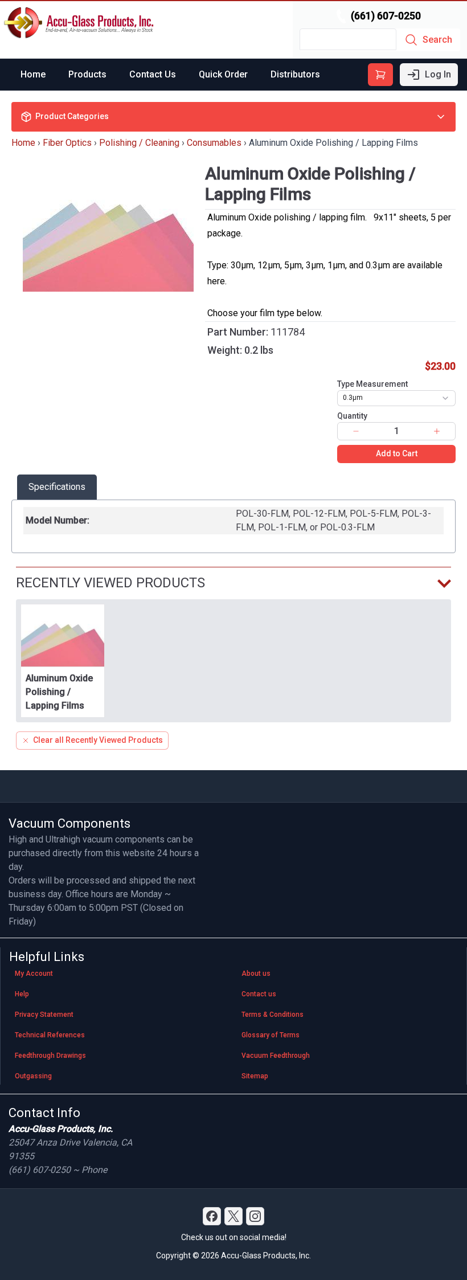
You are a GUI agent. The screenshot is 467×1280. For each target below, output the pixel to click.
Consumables (214, 142)
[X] (233, 1216)
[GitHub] (255, 1216)
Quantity (352, 415)
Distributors (295, 74)
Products (87, 74)
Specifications (56, 486)
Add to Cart (396, 453)
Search (437, 39)
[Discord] (212, 1216)
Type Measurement (372, 384)
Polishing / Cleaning (139, 142)
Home (33, 74)
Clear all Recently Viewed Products (98, 740)
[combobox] (396, 398)
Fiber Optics (67, 142)
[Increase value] (437, 431)
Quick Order (223, 74)
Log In (438, 74)
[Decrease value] (356, 431)
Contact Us (152, 74)
